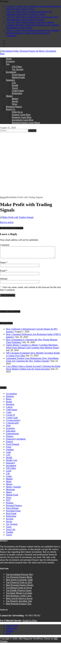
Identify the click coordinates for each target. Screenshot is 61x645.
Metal (8, 481)
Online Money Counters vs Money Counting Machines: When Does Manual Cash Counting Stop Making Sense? (32, 346)
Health (15, 85)
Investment (11, 72)
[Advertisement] (30, 164)
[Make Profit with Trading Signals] (16, 217)
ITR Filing (17, 66)
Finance (9, 436)
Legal (8, 471)
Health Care (11, 460)
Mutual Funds (18, 77)
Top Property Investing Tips (19, 601)
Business (10, 404)
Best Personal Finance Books (19, 585)
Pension (9, 503)
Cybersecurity (12, 423)
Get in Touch (12, 625)
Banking (10, 396)
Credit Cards (12, 417)
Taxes (8, 526)
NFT (8, 500)
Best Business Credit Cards (18, 595)
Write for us (17, 112)
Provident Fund (13, 510)
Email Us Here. (30, 620)
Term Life (10, 529)
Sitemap (9, 631)
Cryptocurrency (13, 420)
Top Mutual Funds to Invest (19, 587)
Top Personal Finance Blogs (19, 577)
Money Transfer (13, 487)
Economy (10, 61)
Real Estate (11, 513)
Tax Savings (17, 69)
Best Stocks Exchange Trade (19, 579)
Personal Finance (14, 106)
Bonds (9, 401)
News (14, 104)
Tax (7, 64)
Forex (8, 447)
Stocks (15, 101)
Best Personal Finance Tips (18, 603)
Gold (8, 452)
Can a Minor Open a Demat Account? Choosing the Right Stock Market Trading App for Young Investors (33, 367)
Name (3, 262)
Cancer (9, 407)
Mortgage (10, 489)
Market (9, 96)
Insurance (10, 80)
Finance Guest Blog (21, 114)
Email (3, 270)
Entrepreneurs (12, 433)
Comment (4, 245)
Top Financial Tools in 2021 (19, 582)
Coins (8, 412)
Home (9, 58)
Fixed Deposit (18, 74)
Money (15, 98)
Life (14, 82)
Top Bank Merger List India (19, 593)
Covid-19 (10, 415)
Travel (15, 88)
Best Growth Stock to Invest (19, 598)
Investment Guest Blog (22, 120)
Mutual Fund (12, 495)
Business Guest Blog (21, 117)
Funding (10, 449)
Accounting (11, 393)
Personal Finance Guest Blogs (26, 122)
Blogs (8, 399)
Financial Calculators (16, 439)
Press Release (12, 508)
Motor (9, 492)
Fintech (9, 441)
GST (8, 455)
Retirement (17, 93)
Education (10, 431)
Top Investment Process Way (19, 574)
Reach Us (10, 109)
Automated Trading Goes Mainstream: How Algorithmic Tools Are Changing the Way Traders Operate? (32, 359)
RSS (8, 633)
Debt (8, 425)
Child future (11, 409)
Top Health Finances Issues (19, 590)
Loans (9, 476)
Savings (9, 518)
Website (3, 279)
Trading (9, 532)
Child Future (18, 90)
